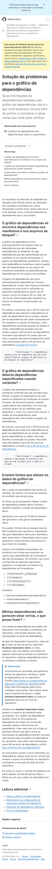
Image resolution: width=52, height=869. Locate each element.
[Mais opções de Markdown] (29, 146)
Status (5, 859)
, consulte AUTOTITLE (26, 345)
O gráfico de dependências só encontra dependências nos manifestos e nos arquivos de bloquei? (25, 229)
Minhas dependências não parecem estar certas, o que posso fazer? (24, 616)
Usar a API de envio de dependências (21, 747)
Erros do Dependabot (17, 810)
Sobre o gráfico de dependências (23, 796)
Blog (43, 859)
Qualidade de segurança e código (21, 25)
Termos (25, 856)
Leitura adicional (15, 789)
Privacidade (35, 856)
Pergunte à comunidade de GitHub (20, 833)
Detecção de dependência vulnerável (25, 807)
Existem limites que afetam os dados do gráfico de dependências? (25, 479)
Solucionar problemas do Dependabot (22, 30)
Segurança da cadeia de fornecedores (23, 28)
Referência (43, 25)
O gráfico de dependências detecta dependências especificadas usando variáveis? (23, 377)
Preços (13, 859)
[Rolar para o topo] (46, 863)
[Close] (44, 4)
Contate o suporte (13, 837)
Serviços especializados (28, 859)
